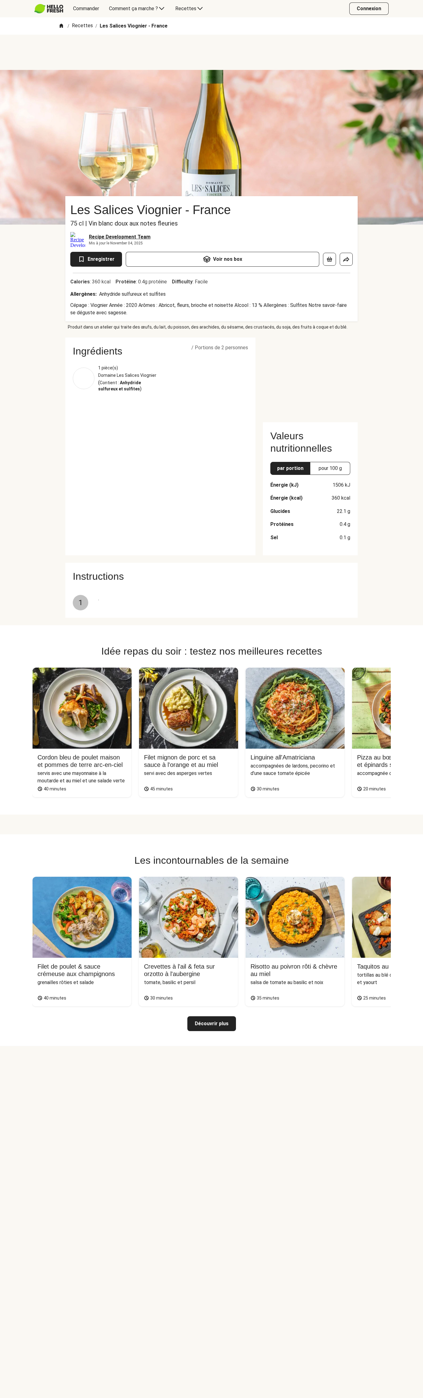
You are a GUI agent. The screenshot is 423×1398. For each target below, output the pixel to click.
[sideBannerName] (310, 376)
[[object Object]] (329, 259)
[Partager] (346, 259)
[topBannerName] (211, 52)
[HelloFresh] (48, 8)
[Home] (61, 26)
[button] (160, 351)
